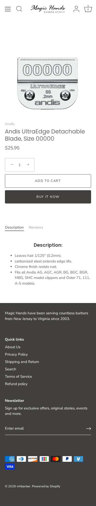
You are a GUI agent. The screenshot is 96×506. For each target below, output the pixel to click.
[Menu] (7, 9)
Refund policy (16, 383)
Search (10, 369)
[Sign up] (88, 428)
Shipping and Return (22, 361)
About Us (12, 347)
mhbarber (24, 486)
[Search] (19, 9)
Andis (10, 123)
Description (14, 227)
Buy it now (48, 197)
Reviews (36, 227)
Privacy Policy (16, 354)
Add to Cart (48, 181)
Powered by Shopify (46, 486)
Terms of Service (18, 376)
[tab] (17, 227)
